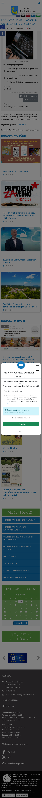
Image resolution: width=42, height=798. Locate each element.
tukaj (7, 404)
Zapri (21, 431)
